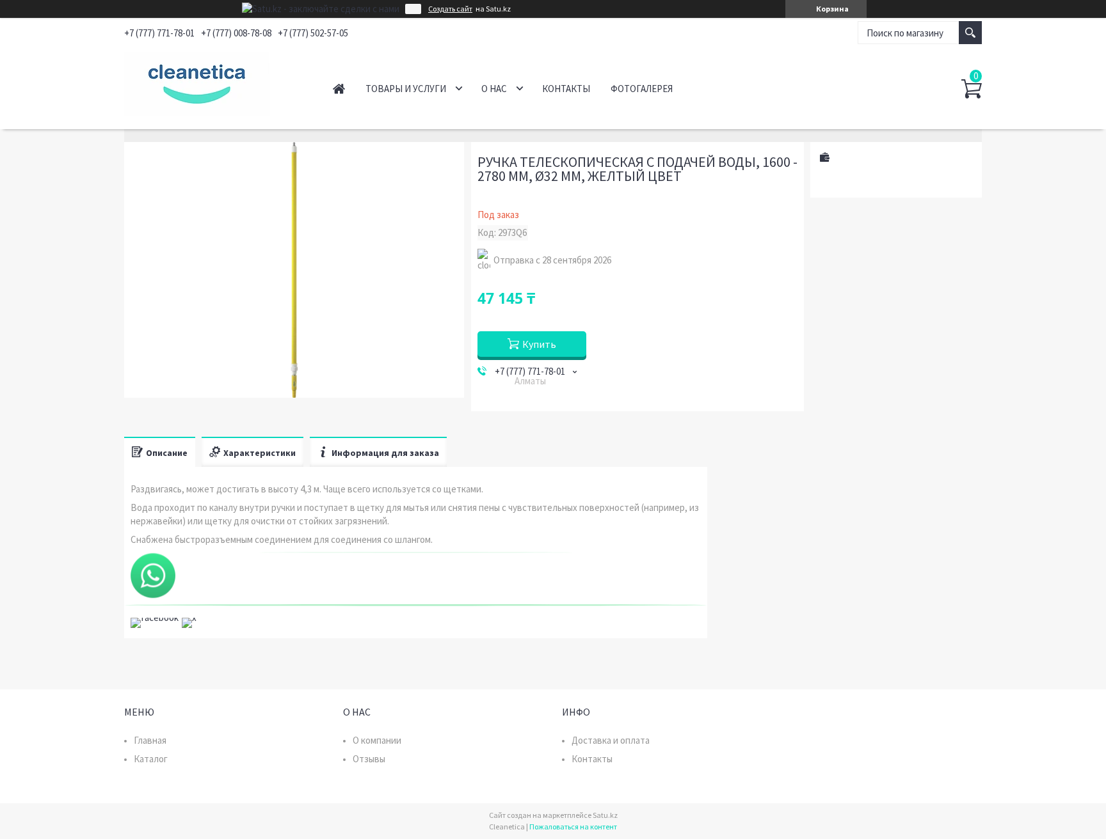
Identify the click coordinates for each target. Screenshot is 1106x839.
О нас (494, 88)
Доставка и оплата (611, 740)
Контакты (566, 88)
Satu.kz (605, 815)
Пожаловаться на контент (573, 826)
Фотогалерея (642, 88)
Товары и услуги (405, 88)
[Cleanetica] (214, 81)
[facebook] (155, 617)
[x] (189, 617)
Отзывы (369, 759)
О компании (377, 740)
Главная (339, 88)
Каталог (151, 759)
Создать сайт (450, 8)
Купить (539, 344)
